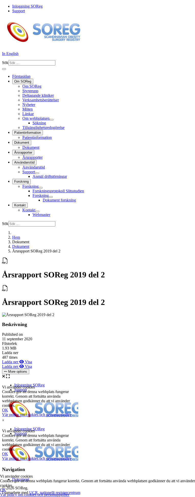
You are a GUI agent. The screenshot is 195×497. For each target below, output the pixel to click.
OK (3, 490)
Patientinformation (27, 133)
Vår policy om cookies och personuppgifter (34, 494)
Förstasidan (21, 76)
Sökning (39, 123)
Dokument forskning (59, 200)
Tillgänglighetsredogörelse (43, 127)
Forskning (21, 181)
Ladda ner (10, 362)
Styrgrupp (30, 91)
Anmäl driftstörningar (49, 176)
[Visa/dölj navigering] (4, 69)
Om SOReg (22, 81)
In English (10, 53)
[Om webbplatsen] (52, 119)
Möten (27, 109)
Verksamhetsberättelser (40, 100)
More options (17, 371)
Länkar (28, 114)
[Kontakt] (37, 211)
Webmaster (41, 214)
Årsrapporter (23, 152)
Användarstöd (24, 162)
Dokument (21, 142)
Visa (28, 362)
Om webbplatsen (36, 118)
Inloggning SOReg (27, 6)
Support (18, 11)
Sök (5, 62)
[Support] (37, 173)
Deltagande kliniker (38, 95)
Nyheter (28, 104)
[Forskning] (41, 188)
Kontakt (20, 205)
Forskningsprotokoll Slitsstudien (58, 191)
